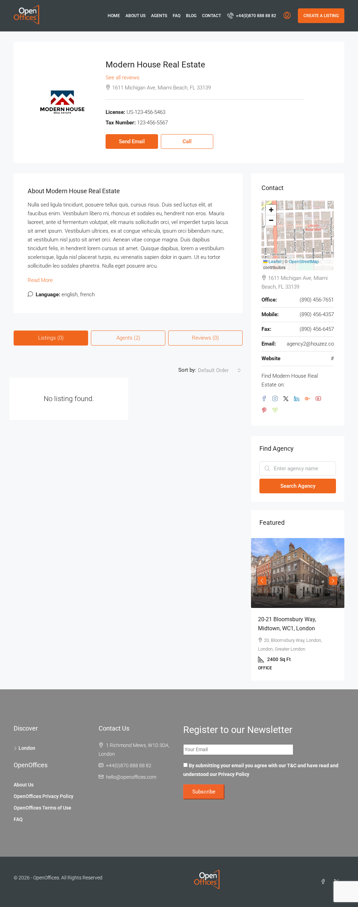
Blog (191, 15)
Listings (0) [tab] (51, 338)
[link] (297, 573)
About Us (135, 15)
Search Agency (297, 486)
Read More (40, 280)
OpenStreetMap (304, 261)
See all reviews (122, 77)
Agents (159, 15)
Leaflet (274, 261)
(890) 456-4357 (317, 314)
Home (114, 15)
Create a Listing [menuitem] (321, 15)
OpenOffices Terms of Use (42, 808)
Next (333, 580)
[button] (271, 210)
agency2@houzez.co (310, 344)
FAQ (176, 15)
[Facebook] (324, 882)
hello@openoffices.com (131, 777)
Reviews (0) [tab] (205, 338)
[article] (297, 609)
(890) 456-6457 (317, 329)
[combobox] (219, 370)
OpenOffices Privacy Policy (43, 796)
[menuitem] (252, 16)
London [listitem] (27, 748)
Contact (211, 15)
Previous (262, 580)
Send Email (132, 141)
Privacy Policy (233, 774)
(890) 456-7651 (317, 300)
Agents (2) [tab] (128, 338)
